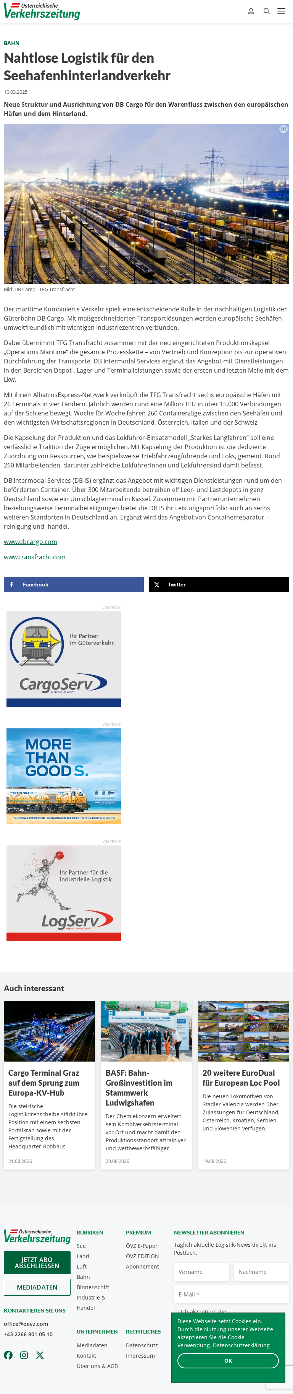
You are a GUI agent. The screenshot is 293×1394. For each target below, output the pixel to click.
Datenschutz (142, 1345)
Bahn (11, 43)
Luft (82, 1266)
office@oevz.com (26, 1323)
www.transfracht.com (35, 557)
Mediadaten (37, 1287)
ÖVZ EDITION (142, 1256)
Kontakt (86, 1355)
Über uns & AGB (97, 1366)
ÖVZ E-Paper (142, 1245)
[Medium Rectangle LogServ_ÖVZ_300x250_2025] (63, 892)
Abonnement (142, 1266)
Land (83, 1256)
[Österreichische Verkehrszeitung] (42, 11)
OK (228, 1360)
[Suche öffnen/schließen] (267, 11)
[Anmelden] (252, 11)
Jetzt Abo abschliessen (37, 1263)
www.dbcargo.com (30, 541)
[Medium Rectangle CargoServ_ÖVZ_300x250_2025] (63, 658)
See (81, 1245)
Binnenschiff (93, 1287)
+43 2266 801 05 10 (28, 1334)
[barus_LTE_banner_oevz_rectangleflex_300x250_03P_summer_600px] (63, 775)
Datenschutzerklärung (241, 1345)
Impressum (140, 1355)
